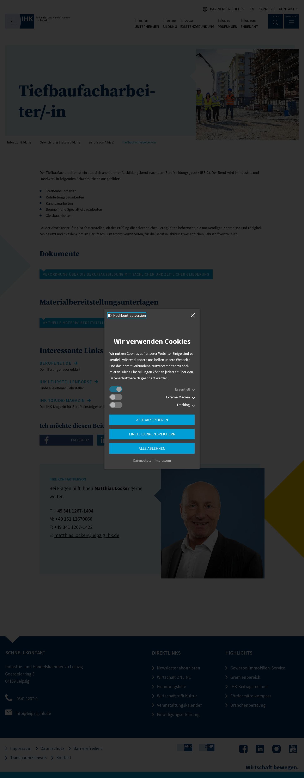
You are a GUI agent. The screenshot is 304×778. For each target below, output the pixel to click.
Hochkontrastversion (129, 315)
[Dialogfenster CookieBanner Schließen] (193, 315)
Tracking (183, 404)
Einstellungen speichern (152, 434)
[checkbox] (115, 389)
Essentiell (182, 389)
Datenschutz (142, 460)
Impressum (163, 460)
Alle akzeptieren (152, 419)
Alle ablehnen (152, 448)
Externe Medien (178, 397)
